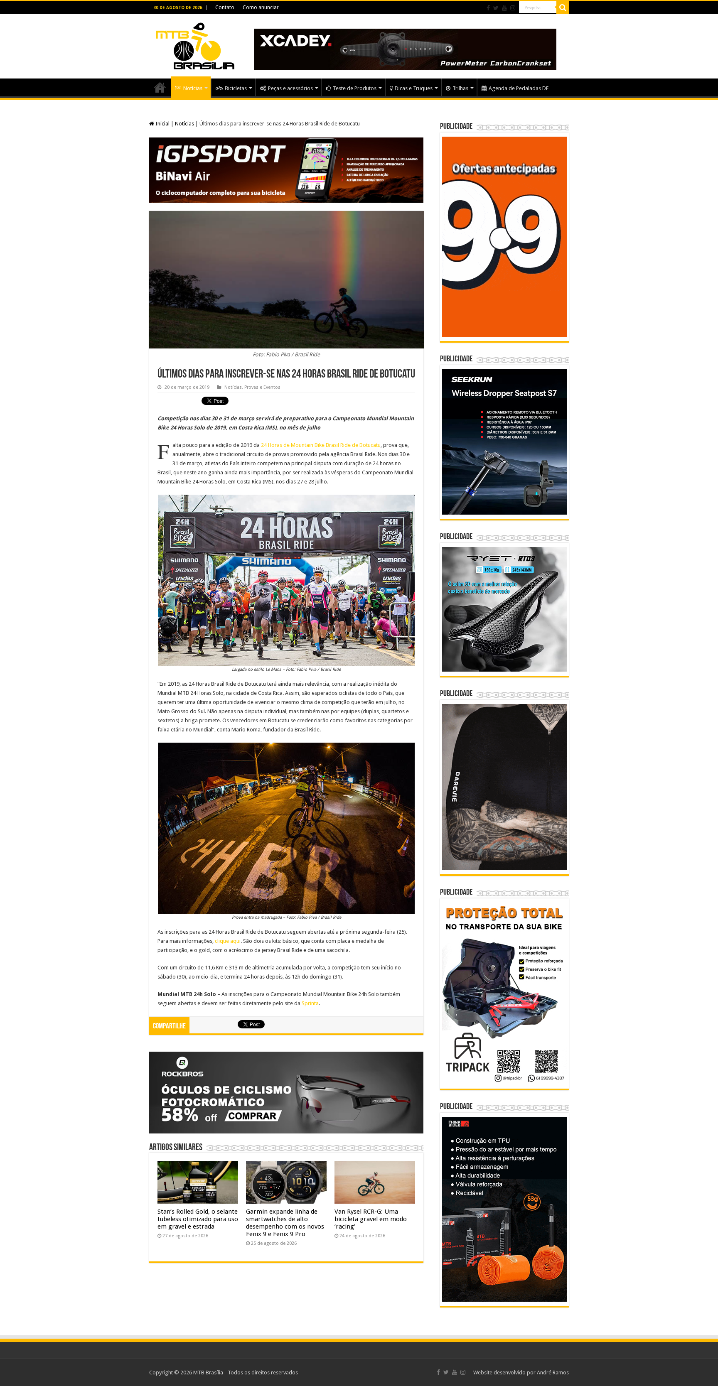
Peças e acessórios (290, 88)
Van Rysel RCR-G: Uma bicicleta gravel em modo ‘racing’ (370, 1219)
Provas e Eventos (262, 387)
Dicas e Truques (414, 88)
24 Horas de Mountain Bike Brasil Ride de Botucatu (321, 445)
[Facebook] (488, 8)
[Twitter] (495, 8)
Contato (224, 7)
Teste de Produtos (354, 88)
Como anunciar (261, 7)
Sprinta (310, 1003)
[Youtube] (504, 8)
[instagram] (512, 8)
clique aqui (228, 941)
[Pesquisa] (562, 7)
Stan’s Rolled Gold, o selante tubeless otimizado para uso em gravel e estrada (197, 1219)
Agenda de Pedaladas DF (518, 88)
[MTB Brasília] (194, 44)
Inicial (162, 123)
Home (160, 87)
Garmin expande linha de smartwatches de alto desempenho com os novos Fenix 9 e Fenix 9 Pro (285, 1223)
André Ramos (553, 1372)
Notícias (192, 88)
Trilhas (460, 88)
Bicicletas (236, 88)
